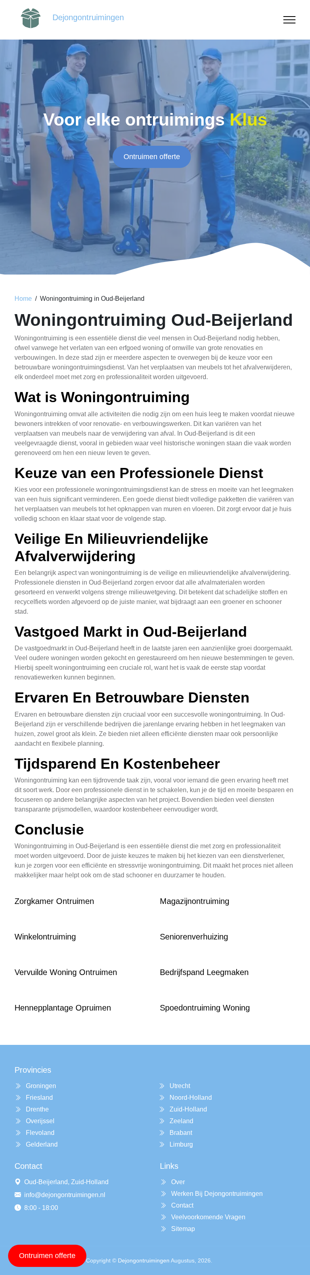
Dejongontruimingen (144, 1260)
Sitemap (182, 1228)
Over (177, 1182)
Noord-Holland (190, 1097)
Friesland (38, 1097)
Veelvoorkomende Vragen (207, 1217)
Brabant (180, 1132)
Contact (181, 1205)
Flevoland (39, 1132)
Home (23, 298)
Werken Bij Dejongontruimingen (216, 1193)
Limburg (180, 1144)
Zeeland (180, 1121)
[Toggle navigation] (289, 20)
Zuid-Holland (187, 1109)
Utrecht (179, 1085)
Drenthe (36, 1109)
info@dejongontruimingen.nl (64, 1194)
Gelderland (41, 1144)
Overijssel (39, 1121)
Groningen (40, 1085)
